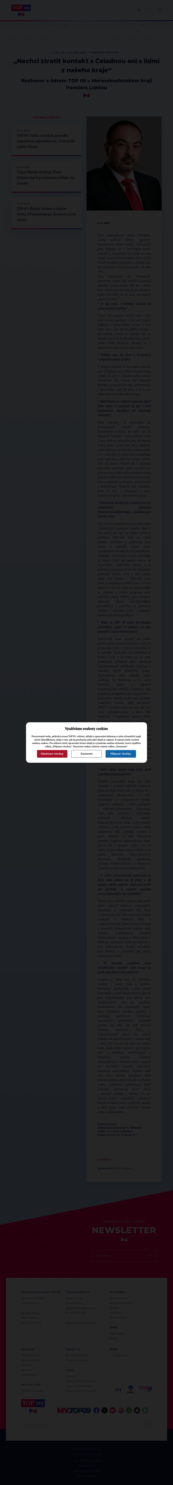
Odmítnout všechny (52, 753)
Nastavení (86, 753)
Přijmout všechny (120, 753)
